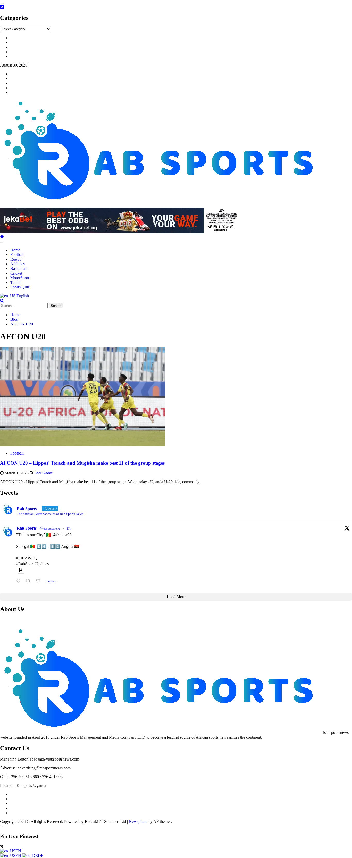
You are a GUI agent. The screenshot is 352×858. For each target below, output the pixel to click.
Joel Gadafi (44, 473)
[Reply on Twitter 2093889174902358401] (19, 581)
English (22, 296)
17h (68, 528)
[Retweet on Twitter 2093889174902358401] (29, 581)
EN (18, 851)
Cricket (16, 273)
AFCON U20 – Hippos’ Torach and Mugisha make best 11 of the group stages (82, 463)
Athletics (17, 264)
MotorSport (19, 278)
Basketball (18, 268)
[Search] (2, 300)
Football (17, 254)
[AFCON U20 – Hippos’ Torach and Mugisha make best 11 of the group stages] (82, 444)
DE (41, 855)
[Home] (2, 236)
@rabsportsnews (50, 528)
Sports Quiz (20, 287)
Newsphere (138, 821)
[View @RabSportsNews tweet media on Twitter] (21, 570)
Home (15, 250)
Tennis (15, 282)
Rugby (15, 259)
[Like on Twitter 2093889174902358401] (40, 581)
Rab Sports (27, 528)
